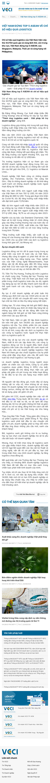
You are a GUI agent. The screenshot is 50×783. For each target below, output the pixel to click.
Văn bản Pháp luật (33, 777)
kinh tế (32, 144)
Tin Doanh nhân (7, 769)
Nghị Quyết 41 (32, 773)
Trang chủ (4, 17)
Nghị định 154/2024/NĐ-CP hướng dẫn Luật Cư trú (21, 681)
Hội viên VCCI (32, 769)
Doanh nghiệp (13, 17)
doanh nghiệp (35, 88)
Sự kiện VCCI (6, 777)
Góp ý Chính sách (33, 765)
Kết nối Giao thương (34, 762)
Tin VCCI (5, 762)
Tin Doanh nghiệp (8, 773)
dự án (42, 399)
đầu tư (34, 147)
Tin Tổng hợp (6, 765)
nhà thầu (12, 399)
